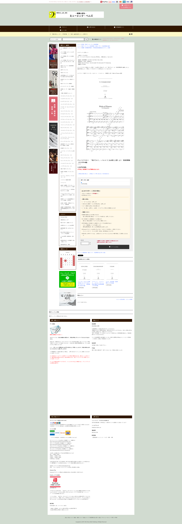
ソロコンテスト (117, 38)
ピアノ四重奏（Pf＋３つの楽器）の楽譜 (67, 57)
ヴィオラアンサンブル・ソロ (67, 98)
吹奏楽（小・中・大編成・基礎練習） (67, 90)
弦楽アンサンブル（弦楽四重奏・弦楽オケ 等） (91, 46)
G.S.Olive (83, 64)
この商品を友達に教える (82, 173)
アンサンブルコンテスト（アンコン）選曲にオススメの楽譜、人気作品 (67, 195)
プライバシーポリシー (106, 517)
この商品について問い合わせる (95, 173)
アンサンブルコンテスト (108, 38)
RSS (113, 517)
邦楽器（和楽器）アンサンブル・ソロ (67, 172)
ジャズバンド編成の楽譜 (66, 179)
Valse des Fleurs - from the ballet (92, 62)
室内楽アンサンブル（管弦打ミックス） (67, 80)
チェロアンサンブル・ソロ (66, 101)
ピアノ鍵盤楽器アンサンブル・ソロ (67, 49)
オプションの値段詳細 (82, 252)
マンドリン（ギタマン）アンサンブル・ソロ (67, 176)
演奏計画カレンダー (65, 219)
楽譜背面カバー (106, 40)
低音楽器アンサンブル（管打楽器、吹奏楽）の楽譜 (67, 145)
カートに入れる (114, 246)
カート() (64, 30)
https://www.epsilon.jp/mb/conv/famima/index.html (60, 441)
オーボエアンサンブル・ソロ (67, 113)
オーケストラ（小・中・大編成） (67, 86)
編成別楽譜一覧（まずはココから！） (67, 229)
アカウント (64, 27)
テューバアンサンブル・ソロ (67, 141)
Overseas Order (64, 217)
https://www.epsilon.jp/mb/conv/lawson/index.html (60, 444)
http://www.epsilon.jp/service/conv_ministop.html (60, 450)
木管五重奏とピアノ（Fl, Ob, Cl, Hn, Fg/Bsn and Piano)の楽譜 (67, 76)
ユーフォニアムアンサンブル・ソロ (67, 134)
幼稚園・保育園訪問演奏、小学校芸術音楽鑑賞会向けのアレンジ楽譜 (95, 47)
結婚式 (122, 38)
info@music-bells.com (96, 427)
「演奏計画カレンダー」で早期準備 (59, 34)
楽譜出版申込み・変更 (65, 244)
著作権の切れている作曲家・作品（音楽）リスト (67, 241)
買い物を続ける (106, 173)
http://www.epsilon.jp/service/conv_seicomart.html (60, 447)
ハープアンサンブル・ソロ (66, 166)
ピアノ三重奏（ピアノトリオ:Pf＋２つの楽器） (67, 53)
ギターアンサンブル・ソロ (66, 155)
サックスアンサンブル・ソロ (67, 122)
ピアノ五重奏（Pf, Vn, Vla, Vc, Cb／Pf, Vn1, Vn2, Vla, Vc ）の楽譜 (68, 62)
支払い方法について (69, 517)
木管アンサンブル (64, 72)
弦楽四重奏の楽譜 (106, 46)
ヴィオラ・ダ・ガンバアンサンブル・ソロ (67, 108)
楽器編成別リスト (120, 27)
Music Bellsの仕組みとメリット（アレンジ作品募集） (67, 233)
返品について (90, 252)
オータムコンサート (114, 40)
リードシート (63, 182)
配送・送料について (78, 517)
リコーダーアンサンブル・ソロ (67, 163)
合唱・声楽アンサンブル (66, 168)
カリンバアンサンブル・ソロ (67, 160)
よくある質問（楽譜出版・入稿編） (67, 237)
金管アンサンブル (64, 69)
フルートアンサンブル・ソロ (67, 111)
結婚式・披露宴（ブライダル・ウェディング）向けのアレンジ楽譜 (67, 186)
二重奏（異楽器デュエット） (67, 93)
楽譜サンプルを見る (82, 55)
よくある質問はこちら (126, 7)
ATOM (116, 517)
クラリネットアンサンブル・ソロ (67, 119)
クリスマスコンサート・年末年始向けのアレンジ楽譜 (67, 190)
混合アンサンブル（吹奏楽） (67, 83)
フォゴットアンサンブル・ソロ (67, 116)
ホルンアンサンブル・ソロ (66, 127)
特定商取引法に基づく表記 (99, 252)
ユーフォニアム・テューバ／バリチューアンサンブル (67, 138)
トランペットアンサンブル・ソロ (67, 124)
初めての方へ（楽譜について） (67, 222)
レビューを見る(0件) (120, 299)
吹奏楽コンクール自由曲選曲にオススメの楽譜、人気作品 (67, 200)
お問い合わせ (92, 27)
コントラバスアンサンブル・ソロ (67, 104)
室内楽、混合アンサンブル (86, 44)
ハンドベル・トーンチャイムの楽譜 (67, 151)
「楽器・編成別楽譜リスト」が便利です (79, 34)
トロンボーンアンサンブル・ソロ (67, 130)
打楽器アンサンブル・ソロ (66, 148)
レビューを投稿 (129, 299)
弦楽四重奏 (96, 44)
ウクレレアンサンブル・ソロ (67, 157)
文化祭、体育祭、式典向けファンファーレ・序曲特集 (67, 204)
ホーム (78, 44)
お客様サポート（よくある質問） (67, 225)
